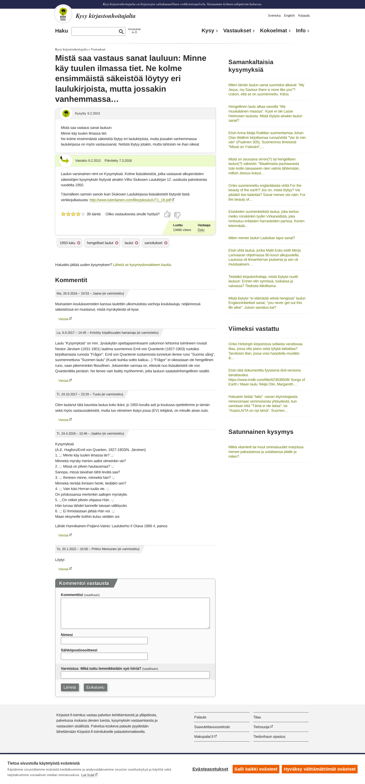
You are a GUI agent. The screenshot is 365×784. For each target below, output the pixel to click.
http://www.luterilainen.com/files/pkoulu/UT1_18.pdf (130, 200)
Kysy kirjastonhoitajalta (71, 49)
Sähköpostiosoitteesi (79, 650)
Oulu (201, 230)
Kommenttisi (72, 595)
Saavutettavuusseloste (212, 727)
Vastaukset (237, 31)
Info (301, 31)
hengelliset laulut (100, 243)
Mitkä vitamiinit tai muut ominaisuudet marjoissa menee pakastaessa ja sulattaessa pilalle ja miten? (265, 451)
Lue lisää (87, 775)
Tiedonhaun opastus (269, 736)
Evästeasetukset (210, 769)
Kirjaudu (304, 15)
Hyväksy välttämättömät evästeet (320, 769)
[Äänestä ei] (177, 215)
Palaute (200, 717)
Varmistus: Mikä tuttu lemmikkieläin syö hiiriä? (101, 668)
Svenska (274, 15)
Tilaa (257, 717)
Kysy (208, 31)
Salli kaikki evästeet (255, 769)
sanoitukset (153, 243)
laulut (129, 243)
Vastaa (63, 319)
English (289, 15)
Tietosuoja (261, 727)
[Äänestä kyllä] (167, 214)
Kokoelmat (273, 31)
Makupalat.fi (203, 736)
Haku (61, 31)
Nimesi (67, 635)
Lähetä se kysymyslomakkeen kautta (142, 264)
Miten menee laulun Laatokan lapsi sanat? (261, 238)
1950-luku (67, 243)
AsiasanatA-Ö (134, 31)
